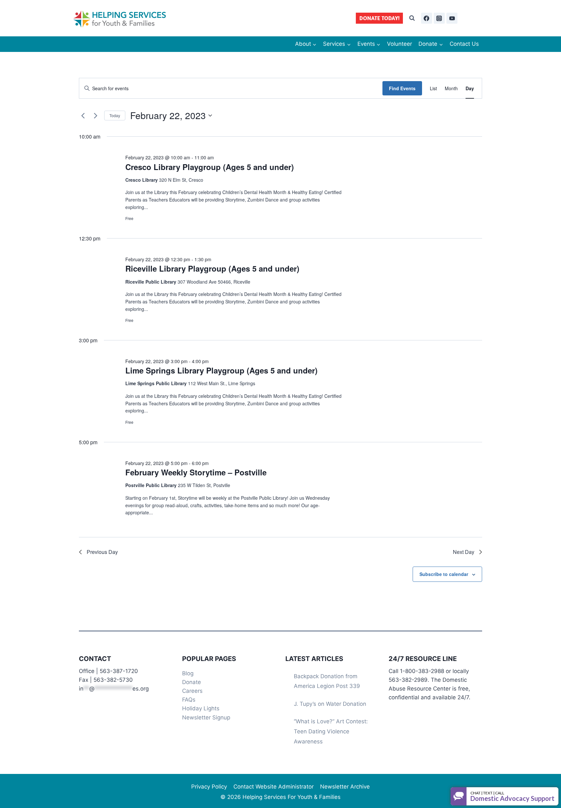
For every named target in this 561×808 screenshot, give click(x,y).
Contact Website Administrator (273, 786)
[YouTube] (451, 18)
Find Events (402, 88)
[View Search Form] (412, 18)
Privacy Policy (209, 786)
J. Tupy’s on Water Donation (330, 704)
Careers (192, 691)
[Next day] (95, 115)
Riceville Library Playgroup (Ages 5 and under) (212, 268)
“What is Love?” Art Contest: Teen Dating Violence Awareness (331, 731)
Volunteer (399, 44)
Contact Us (464, 44)
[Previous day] (83, 115)
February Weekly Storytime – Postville (196, 472)
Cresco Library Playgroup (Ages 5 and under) (209, 166)
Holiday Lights (200, 708)
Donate (191, 682)
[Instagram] (439, 18)
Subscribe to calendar (443, 574)
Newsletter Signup (206, 717)
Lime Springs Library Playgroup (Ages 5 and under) (221, 370)
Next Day (463, 552)
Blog (187, 673)
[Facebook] (426, 18)
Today (114, 115)
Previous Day (102, 552)
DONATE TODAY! (379, 18)
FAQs (188, 699)
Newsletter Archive (345, 786)
